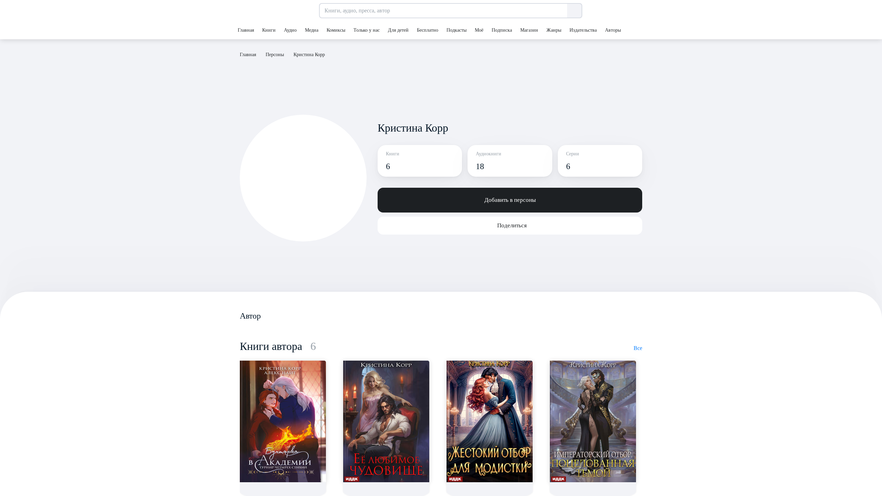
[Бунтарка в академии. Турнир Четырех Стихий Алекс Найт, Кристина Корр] (283, 421)
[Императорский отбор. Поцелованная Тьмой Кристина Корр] (593, 421)
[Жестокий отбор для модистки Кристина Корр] (490, 421)
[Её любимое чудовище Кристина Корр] (386, 421)
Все (638, 348)
